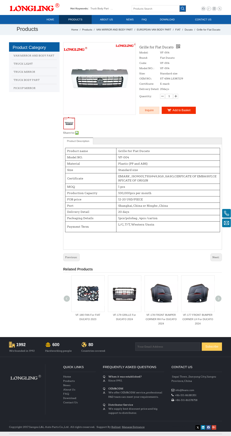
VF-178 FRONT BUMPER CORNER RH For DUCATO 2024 (161, 319)
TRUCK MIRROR (24, 71)
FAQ (66, 393)
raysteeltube (178, 426)
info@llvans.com (185, 390)
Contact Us (70, 402)
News (66, 385)
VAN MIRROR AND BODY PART (34, 55)
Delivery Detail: (149, 89)
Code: (143, 63)
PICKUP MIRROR (25, 88)
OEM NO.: (145, 78)
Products (69, 380)
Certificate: (146, 83)
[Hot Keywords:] (182, 8)
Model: (143, 52)
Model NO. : (146, 68)
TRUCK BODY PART (27, 80)
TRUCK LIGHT (23, 63)
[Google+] (208, 8)
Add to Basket (181, 110)
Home (67, 376)
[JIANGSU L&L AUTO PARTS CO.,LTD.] (25, 377)
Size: (142, 73)
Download (69, 398)
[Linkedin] (214, 8)
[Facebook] (203, 8)
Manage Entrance (133, 427)
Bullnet (116, 427)
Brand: (143, 57)
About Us (69, 389)
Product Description (78, 141)
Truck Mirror (117, 8)
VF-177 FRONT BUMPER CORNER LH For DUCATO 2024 (197, 319)
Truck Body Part (99, 8)
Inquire (149, 110)
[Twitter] (219, 8)
